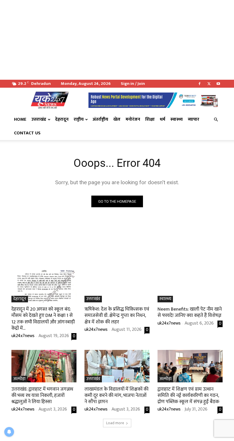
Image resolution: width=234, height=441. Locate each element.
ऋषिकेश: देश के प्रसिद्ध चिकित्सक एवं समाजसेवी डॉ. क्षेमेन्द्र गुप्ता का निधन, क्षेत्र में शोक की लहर (116, 315)
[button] (216, 119)
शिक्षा (150, 119)
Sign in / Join (133, 83)
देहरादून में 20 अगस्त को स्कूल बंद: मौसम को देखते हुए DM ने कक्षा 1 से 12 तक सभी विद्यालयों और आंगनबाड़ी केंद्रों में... (43, 318)
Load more (115, 423)
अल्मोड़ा (19, 379)
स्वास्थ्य (176, 119)
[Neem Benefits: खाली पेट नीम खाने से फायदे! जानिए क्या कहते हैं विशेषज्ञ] (190, 286)
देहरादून (61, 119)
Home (20, 119)
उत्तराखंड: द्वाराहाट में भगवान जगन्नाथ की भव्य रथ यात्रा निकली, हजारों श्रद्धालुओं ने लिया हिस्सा (42, 395)
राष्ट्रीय (79, 119)
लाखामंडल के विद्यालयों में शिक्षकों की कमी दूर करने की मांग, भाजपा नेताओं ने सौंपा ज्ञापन (116, 395)
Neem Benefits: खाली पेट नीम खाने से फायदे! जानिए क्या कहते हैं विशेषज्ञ (190, 312)
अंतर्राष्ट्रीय (100, 119)
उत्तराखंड (38, 119)
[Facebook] (199, 84)
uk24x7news (23, 336)
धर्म (162, 119)
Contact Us (27, 133)
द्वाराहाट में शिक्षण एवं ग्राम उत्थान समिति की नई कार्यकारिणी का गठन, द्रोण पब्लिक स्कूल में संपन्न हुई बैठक (188, 395)
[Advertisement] (117, 40)
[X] (209, 84)
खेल (116, 119)
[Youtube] (218, 84)
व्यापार (193, 119)
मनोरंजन (133, 119)
